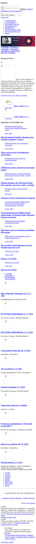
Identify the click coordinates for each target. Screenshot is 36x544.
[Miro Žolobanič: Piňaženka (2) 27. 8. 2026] (18, 286)
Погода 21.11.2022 (8, 259)
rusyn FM (4, 95)
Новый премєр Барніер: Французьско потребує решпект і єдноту (17, 138)
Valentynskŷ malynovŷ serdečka (14, 405)
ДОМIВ (10, 21)
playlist (7, 33)
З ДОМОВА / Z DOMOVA (9, 47)
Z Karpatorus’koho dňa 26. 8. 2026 (15, 351)
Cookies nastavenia (28, 498)
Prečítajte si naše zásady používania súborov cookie (15, 523)
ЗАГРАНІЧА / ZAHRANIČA (10, 51)
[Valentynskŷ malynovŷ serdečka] (18, 398)
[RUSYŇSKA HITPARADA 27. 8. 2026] (18, 306)
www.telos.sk (31, 503)
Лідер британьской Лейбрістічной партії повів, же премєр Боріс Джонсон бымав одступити (17, 215)
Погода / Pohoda (21, 95)
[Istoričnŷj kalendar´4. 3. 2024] (18, 379)
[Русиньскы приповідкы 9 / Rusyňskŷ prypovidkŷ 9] (18, 416)
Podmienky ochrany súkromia (11, 498)
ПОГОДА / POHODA (8, 53)
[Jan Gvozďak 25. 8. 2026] (18, 361)
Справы (10, 22)
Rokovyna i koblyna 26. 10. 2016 (14, 444)
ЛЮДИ (9, 28)
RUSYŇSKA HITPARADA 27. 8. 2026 (17, 314)
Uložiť (3, 542)
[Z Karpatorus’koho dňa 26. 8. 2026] (18, 343)
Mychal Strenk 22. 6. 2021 (11, 462)
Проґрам (12, 24)
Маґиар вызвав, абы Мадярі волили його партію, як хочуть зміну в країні (17, 184)
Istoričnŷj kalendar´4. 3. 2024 (13, 387)
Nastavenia (4, 517)
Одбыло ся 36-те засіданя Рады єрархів (18, 198)
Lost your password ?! (15, 11)
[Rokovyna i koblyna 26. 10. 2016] (18, 436)
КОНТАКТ (12, 31)
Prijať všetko (12, 517)
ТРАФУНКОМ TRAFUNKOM (10, 278)
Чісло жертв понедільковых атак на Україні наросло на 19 (16, 246)
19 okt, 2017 (11, 95)
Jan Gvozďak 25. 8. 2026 (11, 369)
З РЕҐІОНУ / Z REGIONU (10, 49)
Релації (11, 26)
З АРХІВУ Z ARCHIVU (9, 274)
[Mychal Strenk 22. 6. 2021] (18, 455)
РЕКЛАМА (13, 30)
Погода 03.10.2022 (9, 270)
